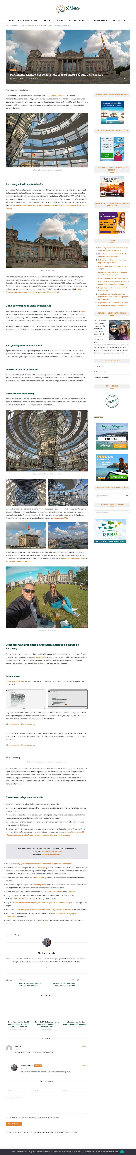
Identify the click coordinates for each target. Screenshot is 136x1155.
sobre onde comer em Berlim (18, 561)
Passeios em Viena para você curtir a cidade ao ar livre (64, 984)
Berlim (22, 26)
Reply (85, 1046)
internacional (35, 909)
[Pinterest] (122, 78)
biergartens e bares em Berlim (73, 558)
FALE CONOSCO (99, 367)
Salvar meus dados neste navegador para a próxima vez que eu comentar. (34, 1117)
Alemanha (15, 26)
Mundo (60, 20)
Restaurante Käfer (60, 518)
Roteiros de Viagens (78, 20)
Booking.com (98, 417)
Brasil (47, 20)
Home (11, 20)
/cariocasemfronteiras (51, 854)
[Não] (133, 1152)
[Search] (130, 20)
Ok (122, 1152)
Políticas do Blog (99, 372)
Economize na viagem (28, 20)
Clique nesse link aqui (15, 681)
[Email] (125, 78)
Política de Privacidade (101, 377)
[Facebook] (116, 78)
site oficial (40, 657)
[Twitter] (119, 78)
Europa (8, 26)
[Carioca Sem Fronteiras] (68, 9)
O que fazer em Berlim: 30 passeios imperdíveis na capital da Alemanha (18, 1024)
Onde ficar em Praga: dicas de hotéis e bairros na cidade (30, 984)
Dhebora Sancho (18, 78)
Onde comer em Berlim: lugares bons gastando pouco (75, 1023)
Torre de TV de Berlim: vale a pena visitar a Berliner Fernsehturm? (47, 1024)
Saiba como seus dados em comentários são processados (57, 1132)
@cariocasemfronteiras (52, 851)
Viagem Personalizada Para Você (109, 20)
